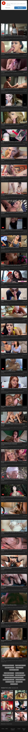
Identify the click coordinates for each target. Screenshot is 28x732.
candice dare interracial (8, 679)
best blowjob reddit (14, 669)
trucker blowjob (19, 667)
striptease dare (14, 684)
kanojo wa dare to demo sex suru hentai (14, 677)
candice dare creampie (8, 675)
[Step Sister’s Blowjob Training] (14, 400)
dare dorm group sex (20, 675)
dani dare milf (19, 681)
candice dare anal (19, 673)
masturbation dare (10, 681)
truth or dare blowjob (9, 673)
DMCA (6, 728)
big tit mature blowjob (20, 665)
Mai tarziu (8, 7)
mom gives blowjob (9, 667)
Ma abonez (20, 7)
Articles (3, 728)
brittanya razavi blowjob (8, 665)
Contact (18, 728)
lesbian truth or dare (20, 679)
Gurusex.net (15, 688)
